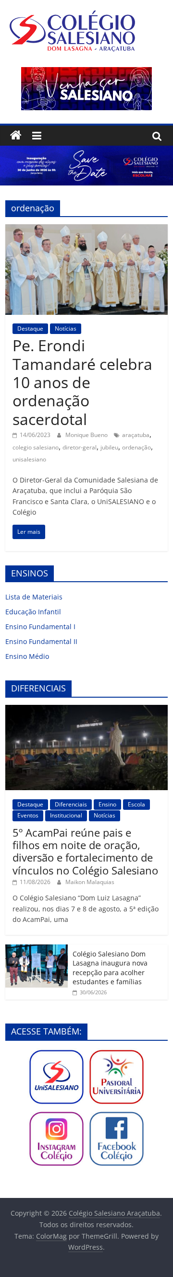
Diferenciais (71, 804)
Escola (136, 804)
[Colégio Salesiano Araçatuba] (15, 136)
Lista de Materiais (33, 596)
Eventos (27, 815)
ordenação (136, 447)
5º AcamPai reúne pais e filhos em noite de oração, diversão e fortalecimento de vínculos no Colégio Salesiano (85, 851)
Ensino (107, 804)
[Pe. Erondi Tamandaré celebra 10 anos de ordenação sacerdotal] (86, 230)
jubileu (109, 447)
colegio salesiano (35, 447)
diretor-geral (79, 447)
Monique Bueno (87, 435)
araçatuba (135, 435)
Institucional (66, 815)
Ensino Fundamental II (41, 641)
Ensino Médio (27, 656)
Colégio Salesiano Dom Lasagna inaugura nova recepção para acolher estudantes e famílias (110, 968)
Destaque (30, 328)
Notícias (65, 328)
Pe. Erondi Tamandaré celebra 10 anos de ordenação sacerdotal (82, 382)
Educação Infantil (33, 611)
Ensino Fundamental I (40, 626)
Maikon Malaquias (89, 882)
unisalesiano (29, 459)
